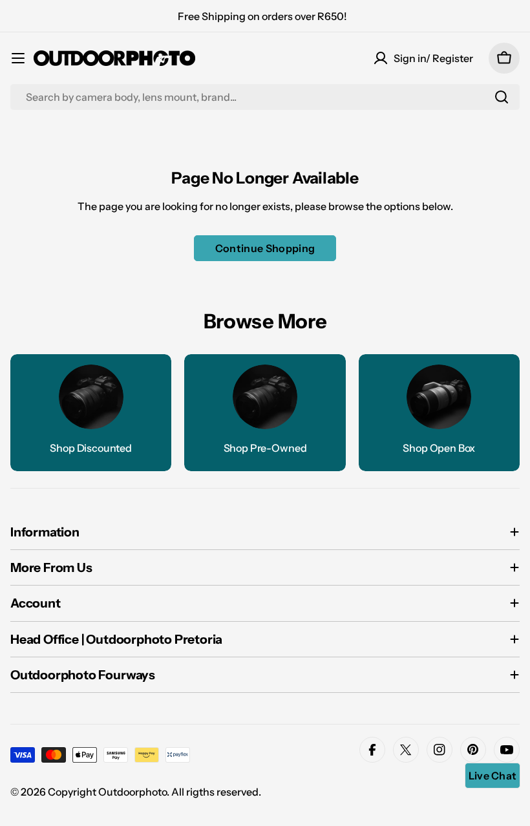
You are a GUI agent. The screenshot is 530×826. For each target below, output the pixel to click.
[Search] (501, 97)
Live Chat (493, 775)
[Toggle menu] (18, 58)
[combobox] (265, 97)
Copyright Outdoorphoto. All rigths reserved (153, 791)
